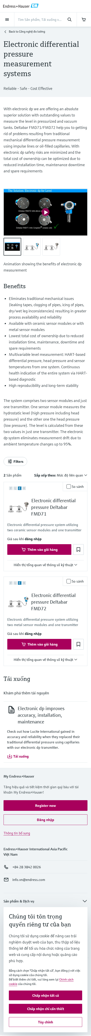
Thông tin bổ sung (17, 833)
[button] (33, 539)
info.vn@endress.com (28, 879)
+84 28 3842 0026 (26, 867)
